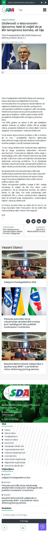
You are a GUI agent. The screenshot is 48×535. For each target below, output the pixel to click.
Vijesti (5, 20)
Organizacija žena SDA (14, 449)
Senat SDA (9, 443)
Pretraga (24, 521)
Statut (7, 430)
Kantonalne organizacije (15, 459)
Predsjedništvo (11, 436)
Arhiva (12, 20)
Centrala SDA (10, 456)
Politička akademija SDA (15, 452)
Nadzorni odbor (11, 439)
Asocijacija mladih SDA (14, 446)
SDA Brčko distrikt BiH (14, 465)
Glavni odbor (10, 433)
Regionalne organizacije (15, 462)
